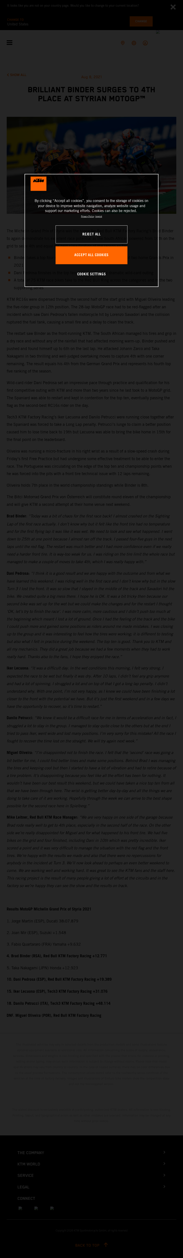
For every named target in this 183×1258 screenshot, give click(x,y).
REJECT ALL (91, 234)
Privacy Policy (87, 216)
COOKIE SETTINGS (91, 274)
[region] (91, 230)
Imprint (98, 216)
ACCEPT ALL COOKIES (91, 255)
